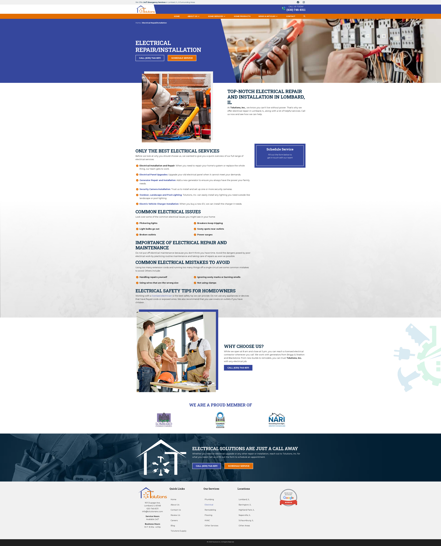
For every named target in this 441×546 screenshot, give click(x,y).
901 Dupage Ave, (152, 503)
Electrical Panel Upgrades (153, 174)
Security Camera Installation (155, 189)
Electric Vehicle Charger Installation (159, 204)
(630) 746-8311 (296, 10)
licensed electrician (162, 296)
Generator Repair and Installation (158, 180)
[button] (298, 2)
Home (138, 23)
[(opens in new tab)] (288, 497)
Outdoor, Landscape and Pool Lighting (161, 195)
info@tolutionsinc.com (152, 511)
